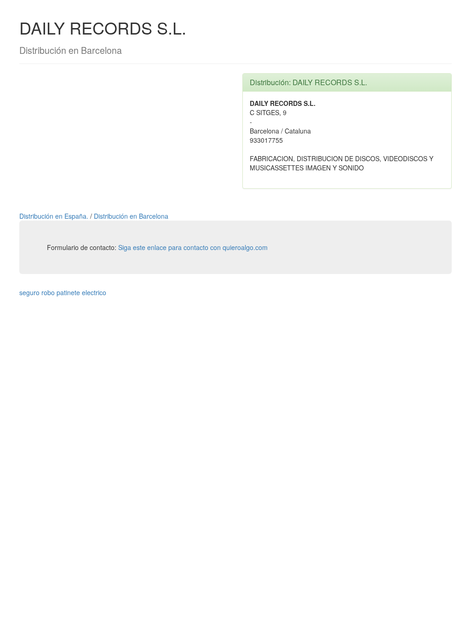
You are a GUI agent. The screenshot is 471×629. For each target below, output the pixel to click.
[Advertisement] (124, 137)
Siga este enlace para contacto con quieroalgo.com (193, 247)
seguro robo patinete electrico (62, 292)
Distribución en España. (54, 216)
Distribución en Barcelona (131, 216)
